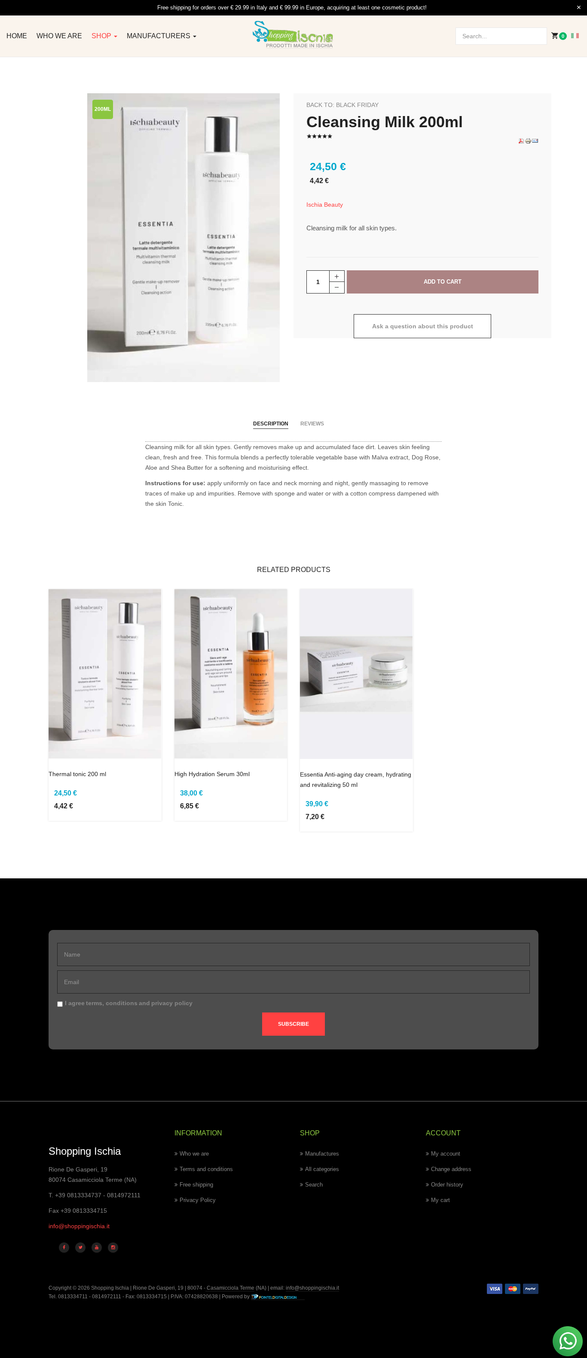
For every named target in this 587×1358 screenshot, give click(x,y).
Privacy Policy (198, 1200)
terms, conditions (112, 1003)
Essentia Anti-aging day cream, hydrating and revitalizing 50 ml (355, 779)
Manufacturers (159, 36)
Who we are (59, 36)
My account (445, 1153)
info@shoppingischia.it (79, 1226)
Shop (102, 36)
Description (270, 424)
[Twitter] (80, 1247)
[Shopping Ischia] (293, 35)
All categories (322, 1169)
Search (314, 1184)
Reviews (312, 424)
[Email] (535, 140)
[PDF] (521, 140)
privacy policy (172, 1003)
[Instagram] (113, 1247)
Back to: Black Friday (342, 104)
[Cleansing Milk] (183, 237)
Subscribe (293, 1024)
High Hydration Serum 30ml (212, 774)
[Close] (579, 8)
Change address (451, 1169)
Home (16, 36)
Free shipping (196, 1184)
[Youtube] (97, 1247)
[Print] (528, 140)
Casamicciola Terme (229, 1288)
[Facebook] (64, 1247)
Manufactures (322, 1153)
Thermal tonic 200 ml (77, 774)
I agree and (129, 1003)
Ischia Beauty (324, 204)
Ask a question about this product (422, 326)
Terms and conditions (206, 1169)
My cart (440, 1200)
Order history (447, 1184)
